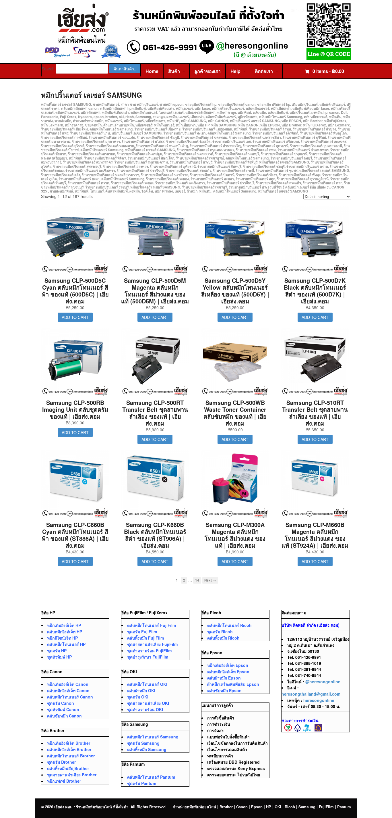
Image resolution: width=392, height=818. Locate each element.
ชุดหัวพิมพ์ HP (59, 657)
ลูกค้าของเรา (207, 71)
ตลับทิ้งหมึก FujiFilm (145, 638)
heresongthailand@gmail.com (311, 694)
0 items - (327, 71)
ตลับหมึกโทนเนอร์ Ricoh (229, 625)
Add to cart (75, 317)
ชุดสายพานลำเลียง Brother (71, 774)
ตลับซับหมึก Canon (64, 716)
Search (48, 69)
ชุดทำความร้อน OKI (145, 709)
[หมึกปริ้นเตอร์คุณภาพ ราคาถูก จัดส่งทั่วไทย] (196, 57)
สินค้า (174, 71)
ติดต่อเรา (264, 71)
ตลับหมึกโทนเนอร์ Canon (70, 697)
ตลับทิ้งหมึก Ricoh (223, 638)
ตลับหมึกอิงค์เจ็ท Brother (69, 749)
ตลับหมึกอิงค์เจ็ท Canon (68, 690)
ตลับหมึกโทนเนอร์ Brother (71, 756)
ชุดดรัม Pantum (141, 783)
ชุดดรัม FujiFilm (142, 631)
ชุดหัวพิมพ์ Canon (63, 709)
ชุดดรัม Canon (60, 703)
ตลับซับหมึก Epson (224, 690)
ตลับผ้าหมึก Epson (224, 678)
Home (151, 71)
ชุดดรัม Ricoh (220, 631)
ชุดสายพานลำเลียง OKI (148, 703)
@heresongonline (322, 681)
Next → (210, 580)
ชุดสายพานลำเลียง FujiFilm (152, 644)
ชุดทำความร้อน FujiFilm (149, 650)
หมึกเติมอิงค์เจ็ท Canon (67, 684)
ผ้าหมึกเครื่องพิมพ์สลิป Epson (233, 684)
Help (235, 71)
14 (197, 580)
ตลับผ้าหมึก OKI (141, 690)
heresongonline (318, 700)
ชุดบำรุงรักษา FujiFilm (147, 657)
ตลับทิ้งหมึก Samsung (146, 749)
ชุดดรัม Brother (61, 762)
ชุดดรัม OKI (137, 697)
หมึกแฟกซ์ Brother (64, 781)
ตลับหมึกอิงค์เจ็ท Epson (228, 671)
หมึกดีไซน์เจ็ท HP (62, 638)
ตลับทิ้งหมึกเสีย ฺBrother (68, 768)
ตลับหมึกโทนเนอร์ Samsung (152, 737)
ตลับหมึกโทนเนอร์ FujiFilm (151, 625)
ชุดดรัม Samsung (143, 743)
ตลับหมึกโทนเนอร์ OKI (147, 684)
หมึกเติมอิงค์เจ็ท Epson (227, 665)
